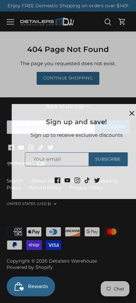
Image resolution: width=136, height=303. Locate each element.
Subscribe (100, 159)
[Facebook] (49, 179)
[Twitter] (88, 179)
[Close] (123, 113)
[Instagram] (69, 179)
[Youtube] (59, 179)
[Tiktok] (79, 179)
